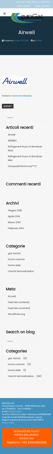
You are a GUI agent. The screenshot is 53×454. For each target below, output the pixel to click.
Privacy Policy (8, 422)
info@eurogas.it (15, 411)
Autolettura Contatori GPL (32, 2)
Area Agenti (42, 6)
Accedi (12, 296)
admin (39, 40)
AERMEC (7, 106)
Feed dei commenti (19, 308)
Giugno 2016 (15, 210)
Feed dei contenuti (18, 302)
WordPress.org (16, 314)
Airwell (11, 134)
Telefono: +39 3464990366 (26, 442)
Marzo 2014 (14, 222)
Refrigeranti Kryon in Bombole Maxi (25, 148)
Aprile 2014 (14, 216)
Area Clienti (23, 6)
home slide (14, 265)
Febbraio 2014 (16, 228)
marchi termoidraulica (21, 95)
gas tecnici (14, 253)
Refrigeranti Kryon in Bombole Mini (25, 158)
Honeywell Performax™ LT (22, 166)
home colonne (16, 259)
